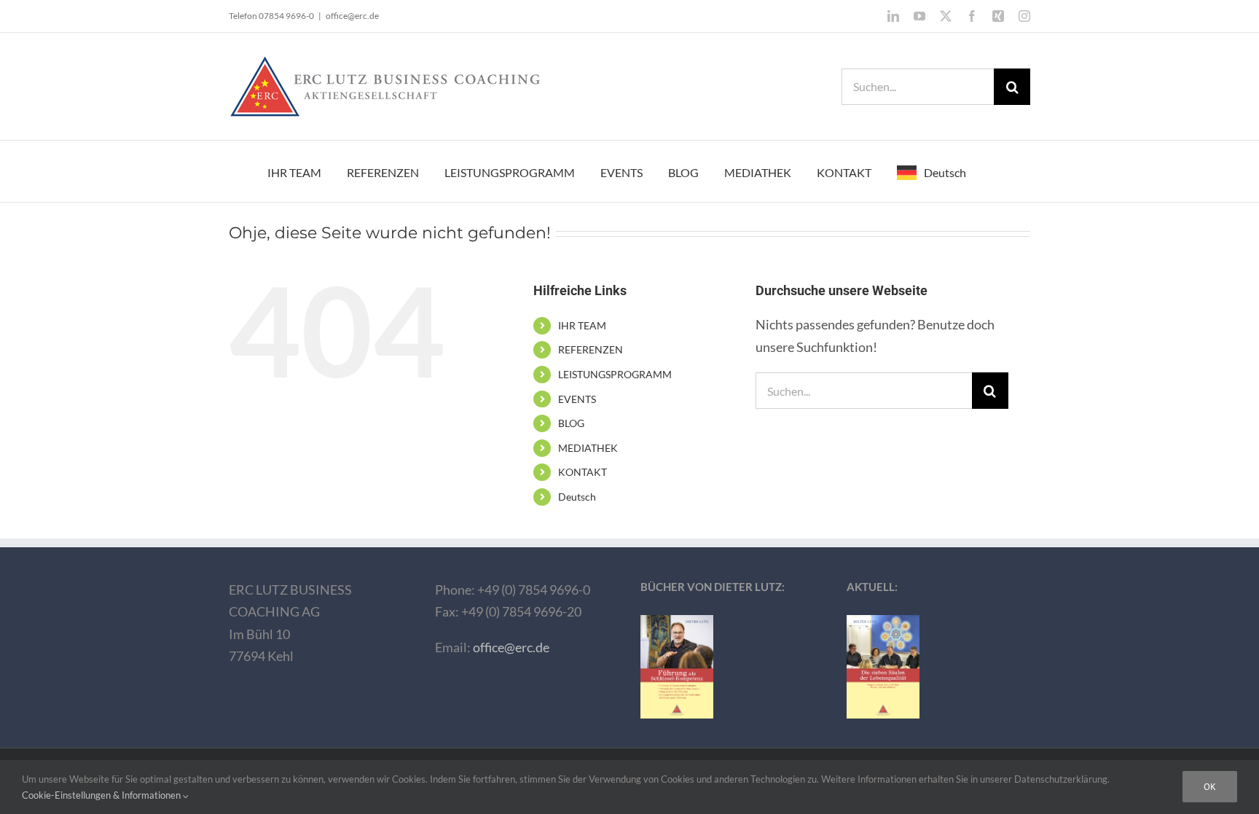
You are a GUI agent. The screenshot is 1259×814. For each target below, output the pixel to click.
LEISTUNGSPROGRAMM (615, 374)
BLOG (571, 423)
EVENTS (577, 399)
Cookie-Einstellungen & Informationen (102, 795)
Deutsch (577, 496)
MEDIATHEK (588, 448)
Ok (1210, 786)
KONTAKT (582, 472)
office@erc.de (352, 15)
